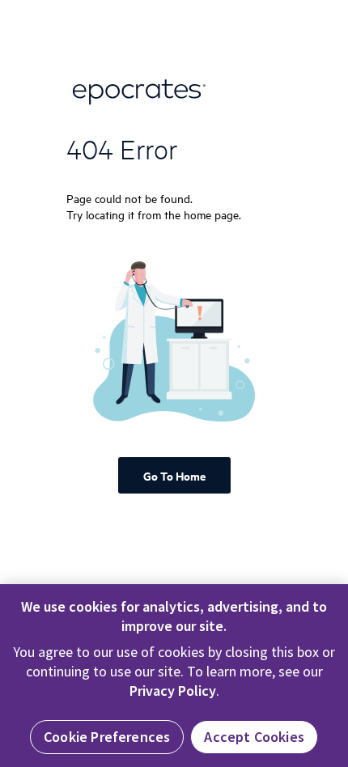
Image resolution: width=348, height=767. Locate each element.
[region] (174, 675)
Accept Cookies (254, 736)
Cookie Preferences (107, 736)
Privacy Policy (172, 690)
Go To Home (174, 475)
